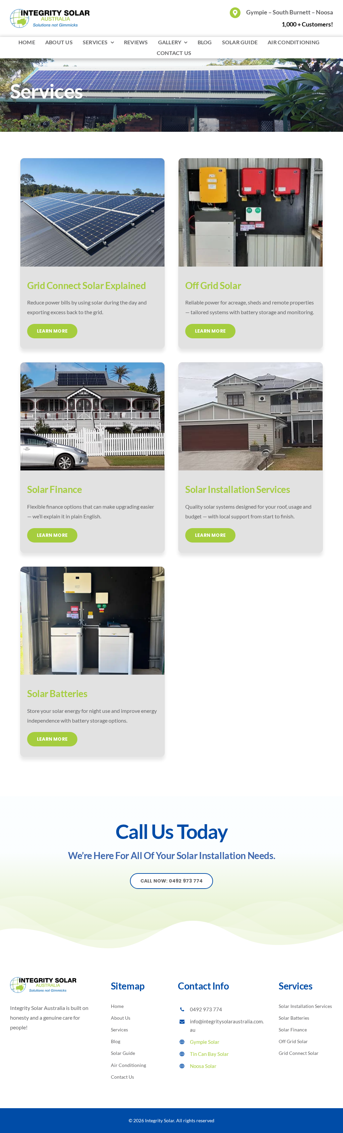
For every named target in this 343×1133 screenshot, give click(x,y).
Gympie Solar (204, 1042)
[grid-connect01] (92, 161)
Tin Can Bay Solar (209, 1054)
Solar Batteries (57, 693)
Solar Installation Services (237, 489)
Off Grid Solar (213, 285)
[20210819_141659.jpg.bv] (92, 365)
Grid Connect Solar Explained (86, 285)
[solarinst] (251, 365)
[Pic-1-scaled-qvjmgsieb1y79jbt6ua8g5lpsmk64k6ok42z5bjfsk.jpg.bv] (251, 161)
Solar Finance (54, 489)
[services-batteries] (92, 569)
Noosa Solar (203, 1066)
